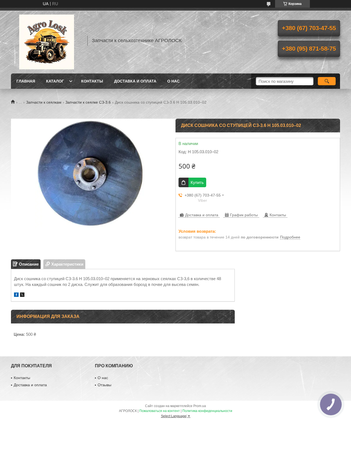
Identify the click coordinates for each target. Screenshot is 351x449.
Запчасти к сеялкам (43, 102)
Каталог (55, 81)
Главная (25, 81)
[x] (22, 295)
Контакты (92, 81)
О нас (173, 81)
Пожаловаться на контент (159, 411)
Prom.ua (199, 406)
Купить (197, 182)
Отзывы (104, 385)
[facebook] (16, 295)
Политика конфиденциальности (207, 411)
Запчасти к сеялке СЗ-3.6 (88, 102)
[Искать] (327, 81)
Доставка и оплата (135, 81)
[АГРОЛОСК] (46, 40)
